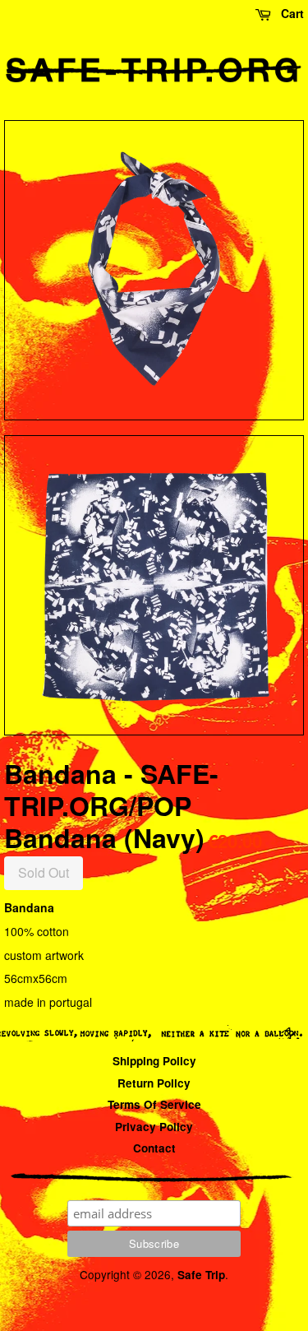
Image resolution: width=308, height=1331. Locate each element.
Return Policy (154, 1083)
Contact (154, 1148)
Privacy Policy (154, 1126)
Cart (291, 13)
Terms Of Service (154, 1104)
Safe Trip (201, 1274)
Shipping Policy (154, 1061)
